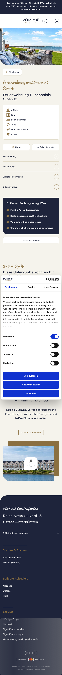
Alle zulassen (31, 376)
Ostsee (7, 590)
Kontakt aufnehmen (31, 432)
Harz (5, 595)
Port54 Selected (11, 562)
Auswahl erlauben (31, 384)
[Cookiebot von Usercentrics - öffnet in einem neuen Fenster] (46, 279)
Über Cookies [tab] (51, 287)
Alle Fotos (14, 72)
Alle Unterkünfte (12, 557)
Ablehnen (31, 393)
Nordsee (7, 585)
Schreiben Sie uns (31, 240)
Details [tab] (31, 287)
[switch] (54, 345)
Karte (17, 147)
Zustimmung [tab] (11, 287)
